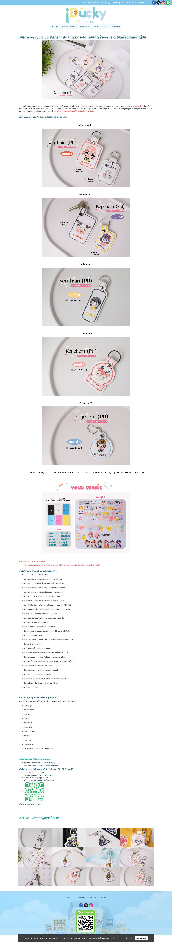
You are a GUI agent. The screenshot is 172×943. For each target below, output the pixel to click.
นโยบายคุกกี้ (110, 938)
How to (105, 26)
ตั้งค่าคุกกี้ (129, 938)
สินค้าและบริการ (68, 26)
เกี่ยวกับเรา (84, 26)
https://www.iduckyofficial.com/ (41, 780)
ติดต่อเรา (116, 26)
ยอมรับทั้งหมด (141, 938)
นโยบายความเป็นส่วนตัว (93, 938)
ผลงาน (96, 26)
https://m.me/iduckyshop (48, 775)
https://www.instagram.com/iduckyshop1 (42, 765)
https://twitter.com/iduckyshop (43, 763)
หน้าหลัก (54, 26)
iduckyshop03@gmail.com (116, 2)
